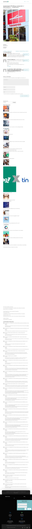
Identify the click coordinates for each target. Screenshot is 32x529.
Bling (3, 45)
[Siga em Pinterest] (29, 528)
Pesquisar (14, 102)
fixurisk (6, 341)
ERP (3, 8)
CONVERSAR (22, 516)
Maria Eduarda (7, 479)
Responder (26, 54)
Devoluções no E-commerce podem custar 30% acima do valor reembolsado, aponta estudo (15, 112)
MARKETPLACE (10, 8)
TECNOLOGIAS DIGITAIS (6, 312)
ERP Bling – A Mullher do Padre (7, 51)
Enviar (29, 508)
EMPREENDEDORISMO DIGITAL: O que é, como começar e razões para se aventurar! (14, 316)
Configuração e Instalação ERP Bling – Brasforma (22, 51)
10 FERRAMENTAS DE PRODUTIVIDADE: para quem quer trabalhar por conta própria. (14, 313)
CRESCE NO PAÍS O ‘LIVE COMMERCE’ (8, 309)
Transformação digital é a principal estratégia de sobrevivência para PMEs (12, 148)
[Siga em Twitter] (27, 528)
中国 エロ (8, 54)
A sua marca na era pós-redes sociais (8, 134)
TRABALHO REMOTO (6, 318)
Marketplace (6, 45)
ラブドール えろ (9, 53)
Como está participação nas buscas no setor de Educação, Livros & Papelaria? (13, 230)
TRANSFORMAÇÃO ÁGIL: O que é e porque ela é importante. (11, 311)
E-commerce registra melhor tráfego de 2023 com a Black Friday (11, 208)
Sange (6, 332)
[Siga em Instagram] (23, 528)
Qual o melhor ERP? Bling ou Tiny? (7, 192)
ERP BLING (6, 8)
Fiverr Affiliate (9, 66)
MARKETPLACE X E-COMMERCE (7, 201)
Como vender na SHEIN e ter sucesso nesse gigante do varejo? (11, 215)
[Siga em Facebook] (25, 528)
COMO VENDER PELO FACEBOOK (7, 319)
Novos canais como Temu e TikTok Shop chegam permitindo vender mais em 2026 (13, 119)
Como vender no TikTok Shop (7, 165)
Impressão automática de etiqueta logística (8, 158)
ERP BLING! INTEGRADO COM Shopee (8, 306)
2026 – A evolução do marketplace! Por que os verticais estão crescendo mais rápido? (14, 141)
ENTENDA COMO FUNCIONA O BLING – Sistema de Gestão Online (16, 332)
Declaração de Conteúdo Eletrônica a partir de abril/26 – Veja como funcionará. (13, 151)
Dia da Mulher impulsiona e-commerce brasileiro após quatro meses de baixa (13, 237)
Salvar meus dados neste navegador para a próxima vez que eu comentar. (13, 93)
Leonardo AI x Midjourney (11, 59)
